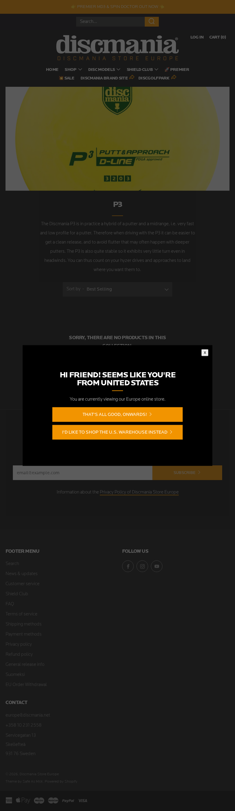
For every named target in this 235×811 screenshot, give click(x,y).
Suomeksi (15, 675)
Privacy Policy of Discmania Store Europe (139, 492)
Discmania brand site (104, 78)
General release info (25, 664)
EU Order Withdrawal (26, 685)
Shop (70, 70)
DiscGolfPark (154, 78)
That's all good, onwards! (115, 414)
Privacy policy (19, 644)
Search (12, 564)
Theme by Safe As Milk (24, 781)
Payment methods (24, 634)
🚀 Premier (176, 70)
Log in (197, 37)
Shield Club (140, 70)
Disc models (101, 70)
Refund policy (19, 654)
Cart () (217, 37)
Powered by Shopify (61, 781)
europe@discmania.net (28, 715)
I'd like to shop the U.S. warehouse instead (114, 432)
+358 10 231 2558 (24, 725)
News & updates (22, 574)
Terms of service (21, 614)
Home (52, 70)
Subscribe (184, 472)
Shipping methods (24, 624)
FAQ (10, 604)
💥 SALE (66, 78)
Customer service (22, 584)
